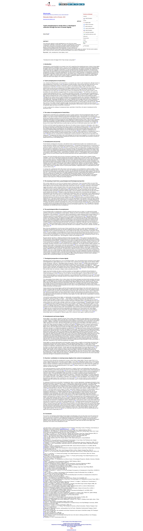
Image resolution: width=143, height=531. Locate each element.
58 (43, 512)
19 (54, 166)
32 (46, 231)
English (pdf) (87, 22)
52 (78, 361)
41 (93, 274)
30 (50, 225)
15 (46, 133)
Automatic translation (89, 32)
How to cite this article (90, 28)
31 (95, 227)
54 (64, 370)
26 (86, 202)
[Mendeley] (84, 42)
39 (80, 268)
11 (43, 442)
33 (43, 474)
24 (82, 195)
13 (89, 126)
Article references (88, 26)
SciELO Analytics (88, 18)
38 (82, 262)
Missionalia (46, 13)
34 (80, 237)
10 (43, 440)
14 (77, 130)
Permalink (87, 45)
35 (60, 242)
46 (43, 307)
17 (73, 144)
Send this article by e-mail (90, 34)
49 (43, 497)
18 (63, 147)
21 (82, 186)
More (86, 42)
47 (81, 310)
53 (73, 364)
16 (49, 134)
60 (60, 403)
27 (58, 213)
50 (43, 498)
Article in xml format (89, 24)
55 (75, 377)
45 (47, 304)
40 (58, 273)
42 (45, 291)
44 (85, 301)
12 (43, 443)
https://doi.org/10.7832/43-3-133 (49, 19)
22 (69, 189)
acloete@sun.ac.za (64, 428)
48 (94, 311)
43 (43, 489)
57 (71, 390)
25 (74, 196)
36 (43, 479)
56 (47, 388)
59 (75, 400)
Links (73, 428)
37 (48, 249)
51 (43, 499)
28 (86, 216)
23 (58, 191)
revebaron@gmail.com (71, 529)
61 (43, 517)
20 (80, 184)
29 (48, 223)
